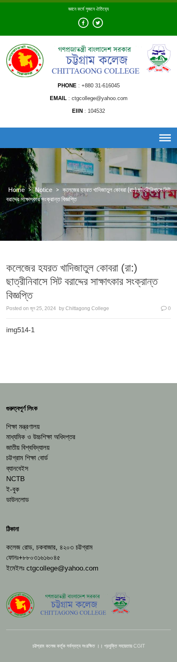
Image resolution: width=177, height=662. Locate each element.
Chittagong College (87, 308)
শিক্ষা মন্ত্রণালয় (23, 427)
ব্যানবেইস (17, 469)
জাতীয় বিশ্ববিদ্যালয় (27, 448)
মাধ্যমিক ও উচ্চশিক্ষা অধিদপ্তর (40, 437)
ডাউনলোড (17, 500)
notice (43, 189)
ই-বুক (12, 489)
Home (16, 189)
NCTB (15, 479)
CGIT (139, 646)
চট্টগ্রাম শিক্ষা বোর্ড (27, 458)
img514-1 (20, 330)
